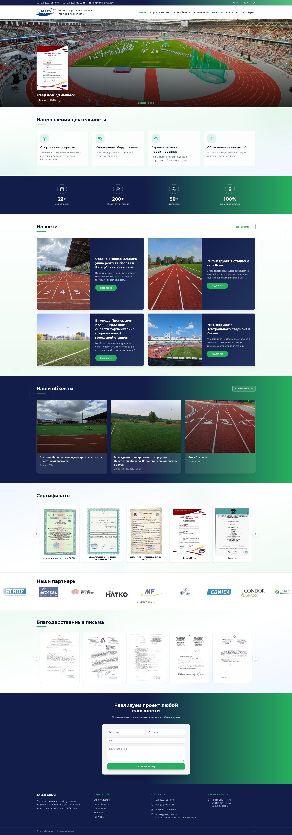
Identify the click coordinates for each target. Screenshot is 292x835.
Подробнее (106, 287)
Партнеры (248, 12)
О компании (201, 12)
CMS (253, 831)
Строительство (159, 12)
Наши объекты (181, 12)
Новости (217, 12)
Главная (141, 12)
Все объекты (242, 388)
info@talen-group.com (103, 2)
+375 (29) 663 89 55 (75, 2)
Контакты (232, 12)
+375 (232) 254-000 (49, 2)
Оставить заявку (146, 766)
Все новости (242, 226)
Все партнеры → (146, 601)
